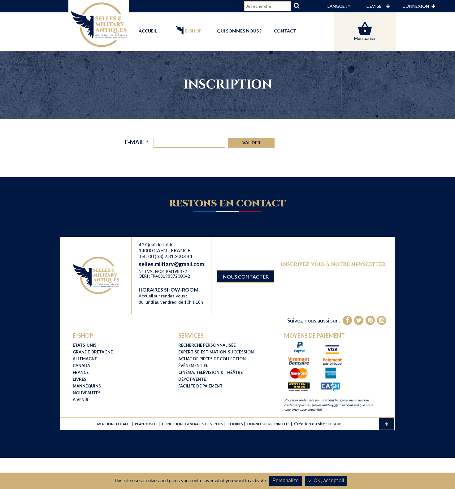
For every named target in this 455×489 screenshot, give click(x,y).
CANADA (81, 365)
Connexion (415, 6)
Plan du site (146, 424)
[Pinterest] (370, 320)
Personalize (285, 480)
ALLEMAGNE (85, 358)
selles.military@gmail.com (171, 264)
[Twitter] (358, 320)
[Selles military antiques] (96, 275)
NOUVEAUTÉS (87, 392)
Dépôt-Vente (192, 379)
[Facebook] (347, 320)
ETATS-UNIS (85, 345)
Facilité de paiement (200, 385)
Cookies (235, 424)
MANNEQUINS (87, 385)
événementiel (193, 365)
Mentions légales (114, 424)
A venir (81, 399)
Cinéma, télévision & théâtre (210, 372)
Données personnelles (268, 424)
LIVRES (79, 379)
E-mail (136, 142)
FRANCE (81, 372)
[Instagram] (381, 320)
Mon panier (365, 38)
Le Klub (334, 424)
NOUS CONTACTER (246, 276)
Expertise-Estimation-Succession (216, 351)
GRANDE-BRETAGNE (93, 351)
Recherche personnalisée (207, 345)
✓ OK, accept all (326, 480)
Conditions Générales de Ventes (192, 424)
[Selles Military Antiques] (99, 24)
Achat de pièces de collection (212, 358)
